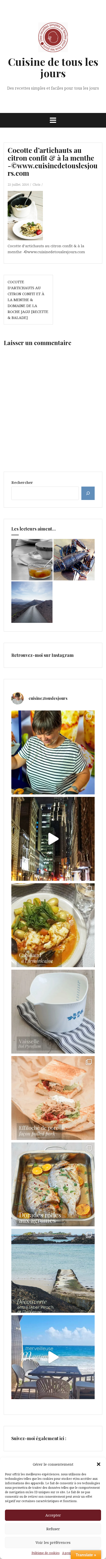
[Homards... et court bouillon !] (74, 559)
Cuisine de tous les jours (53, 67)
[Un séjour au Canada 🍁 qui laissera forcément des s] (53, 839)
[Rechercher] (88, 493)
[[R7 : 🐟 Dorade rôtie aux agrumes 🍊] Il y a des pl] (53, 1184)
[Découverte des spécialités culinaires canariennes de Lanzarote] (32, 602)
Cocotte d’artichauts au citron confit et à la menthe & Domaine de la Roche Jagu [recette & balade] (28, 299)
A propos (68, 1553)
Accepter (53, 1515)
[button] (98, 1464)
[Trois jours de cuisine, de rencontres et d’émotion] (53, 752)
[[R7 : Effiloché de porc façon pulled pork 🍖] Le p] (53, 1098)
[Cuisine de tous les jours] (53, 38)
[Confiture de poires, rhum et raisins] (32, 559)
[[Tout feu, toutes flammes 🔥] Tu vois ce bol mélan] (53, 1012)
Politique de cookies (46, 1553)
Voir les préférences (53, 1542)
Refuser (53, 1528)
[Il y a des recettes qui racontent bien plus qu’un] (53, 925)
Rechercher (22, 482)
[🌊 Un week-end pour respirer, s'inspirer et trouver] (53, 1271)
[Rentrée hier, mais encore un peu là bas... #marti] (53, 1357)
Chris (36, 184)
